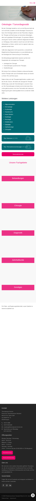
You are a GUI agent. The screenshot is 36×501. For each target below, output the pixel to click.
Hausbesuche (9, 112)
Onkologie (8, 124)
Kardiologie (8, 117)
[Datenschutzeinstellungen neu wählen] (33, 495)
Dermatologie (8, 107)
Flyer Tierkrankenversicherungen (16, 147)
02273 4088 (7, 422)
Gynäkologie (8, 109)
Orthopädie (8, 129)
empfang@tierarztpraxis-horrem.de (13, 427)
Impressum (13, 498)
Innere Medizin (9, 114)
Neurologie (8, 119)
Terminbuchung (7, 452)
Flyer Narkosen (11, 138)
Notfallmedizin (9, 122)
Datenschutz (5, 498)
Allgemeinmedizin (10, 104)
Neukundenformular (18, 154)
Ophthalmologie (9, 127)
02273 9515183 (8, 425)
